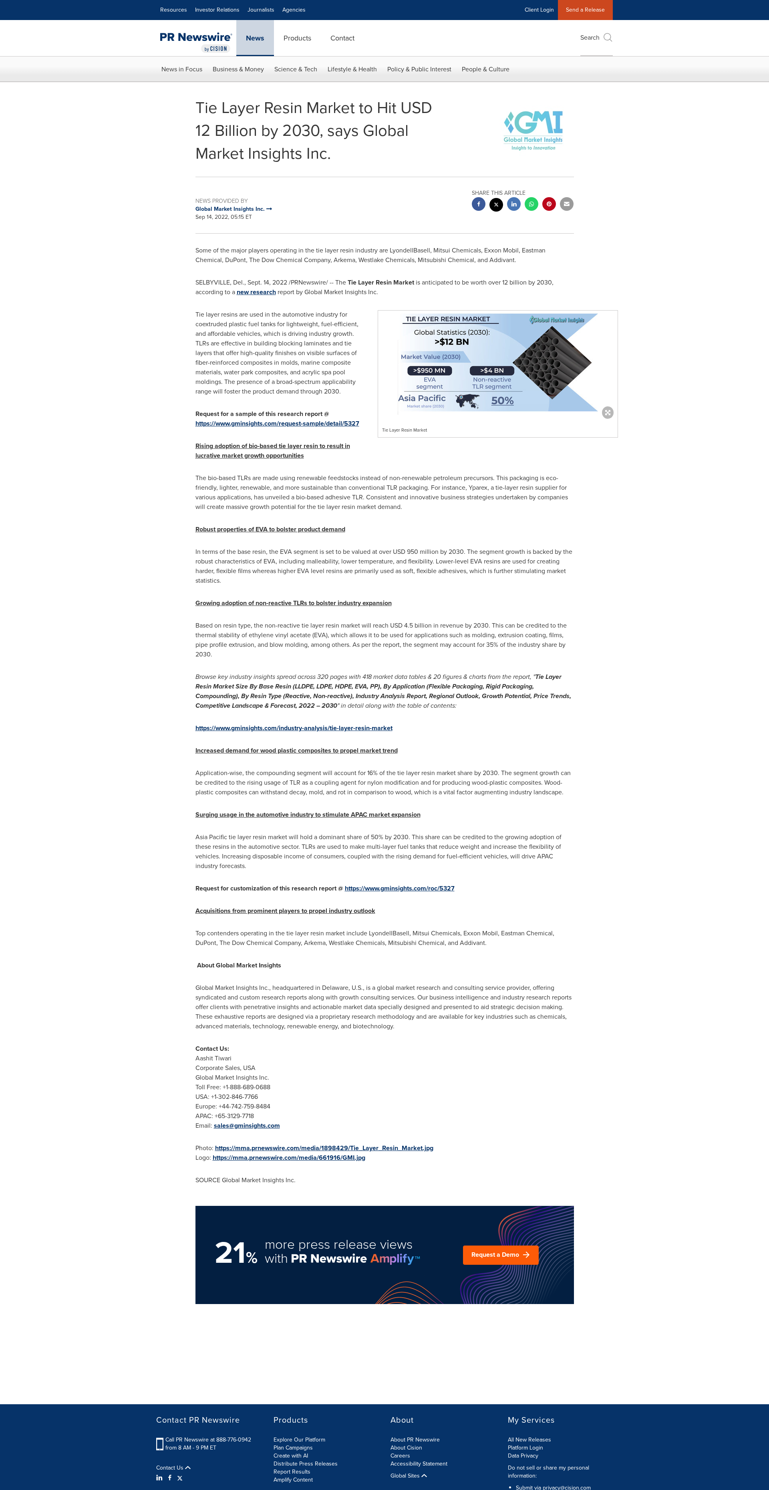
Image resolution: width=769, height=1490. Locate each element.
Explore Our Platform (299, 1439)
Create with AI (291, 1456)
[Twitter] (180, 1478)
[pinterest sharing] (549, 205)
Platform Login (525, 1448)
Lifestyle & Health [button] (352, 69)
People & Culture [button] (485, 69)
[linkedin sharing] (514, 205)
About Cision (406, 1448)
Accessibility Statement (419, 1464)
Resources (173, 10)
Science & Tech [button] (295, 69)
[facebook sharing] (478, 205)
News (255, 38)
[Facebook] (169, 1478)
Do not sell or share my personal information (548, 1472)
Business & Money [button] (238, 69)
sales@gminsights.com (247, 1125)
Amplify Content (293, 1480)
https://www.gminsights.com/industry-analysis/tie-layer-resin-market (294, 728)
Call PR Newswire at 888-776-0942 (208, 1439)
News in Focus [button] (181, 69)
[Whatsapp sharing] (531, 205)
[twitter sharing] (496, 206)
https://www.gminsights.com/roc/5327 (400, 888)
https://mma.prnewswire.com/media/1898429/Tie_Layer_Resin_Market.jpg (324, 1148)
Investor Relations (217, 10)
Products (297, 38)
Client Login (539, 10)
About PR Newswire (415, 1439)
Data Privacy (523, 1456)
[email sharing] (567, 205)
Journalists (261, 10)
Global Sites (406, 1476)
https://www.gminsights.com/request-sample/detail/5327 (277, 423)
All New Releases (529, 1439)
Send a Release (585, 10)
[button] (498, 363)
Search (590, 37)
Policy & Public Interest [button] (419, 69)
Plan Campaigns (293, 1448)
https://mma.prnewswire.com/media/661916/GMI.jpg (289, 1157)
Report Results (292, 1472)
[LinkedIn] (160, 1478)
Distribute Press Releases (306, 1464)
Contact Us (170, 1468)
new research (256, 292)
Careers (400, 1456)
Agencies (294, 10)
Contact (342, 38)
